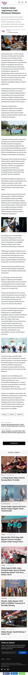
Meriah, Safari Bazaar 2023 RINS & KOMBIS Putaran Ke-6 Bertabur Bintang (13, 603)
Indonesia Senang (13, 32)
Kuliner (5, 414)
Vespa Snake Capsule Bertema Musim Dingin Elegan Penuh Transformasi (13, 508)
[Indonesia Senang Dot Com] (8, 669)
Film (2, 475)
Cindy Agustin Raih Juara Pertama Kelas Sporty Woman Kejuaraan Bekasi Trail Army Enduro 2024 (13, 571)
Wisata (12, 414)
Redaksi (8, 659)
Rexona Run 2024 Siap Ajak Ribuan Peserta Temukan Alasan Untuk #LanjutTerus (12, 539)
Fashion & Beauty (5, 503)
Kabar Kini (20, 414)
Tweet (15, 673)
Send (22, 673)
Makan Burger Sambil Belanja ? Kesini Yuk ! (13, 633)
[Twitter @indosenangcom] (5, 669)
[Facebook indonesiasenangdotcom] (2, 669)
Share (7, 673)
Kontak (3, 659)
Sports (3, 534)
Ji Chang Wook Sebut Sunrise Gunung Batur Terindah (13, 479)
